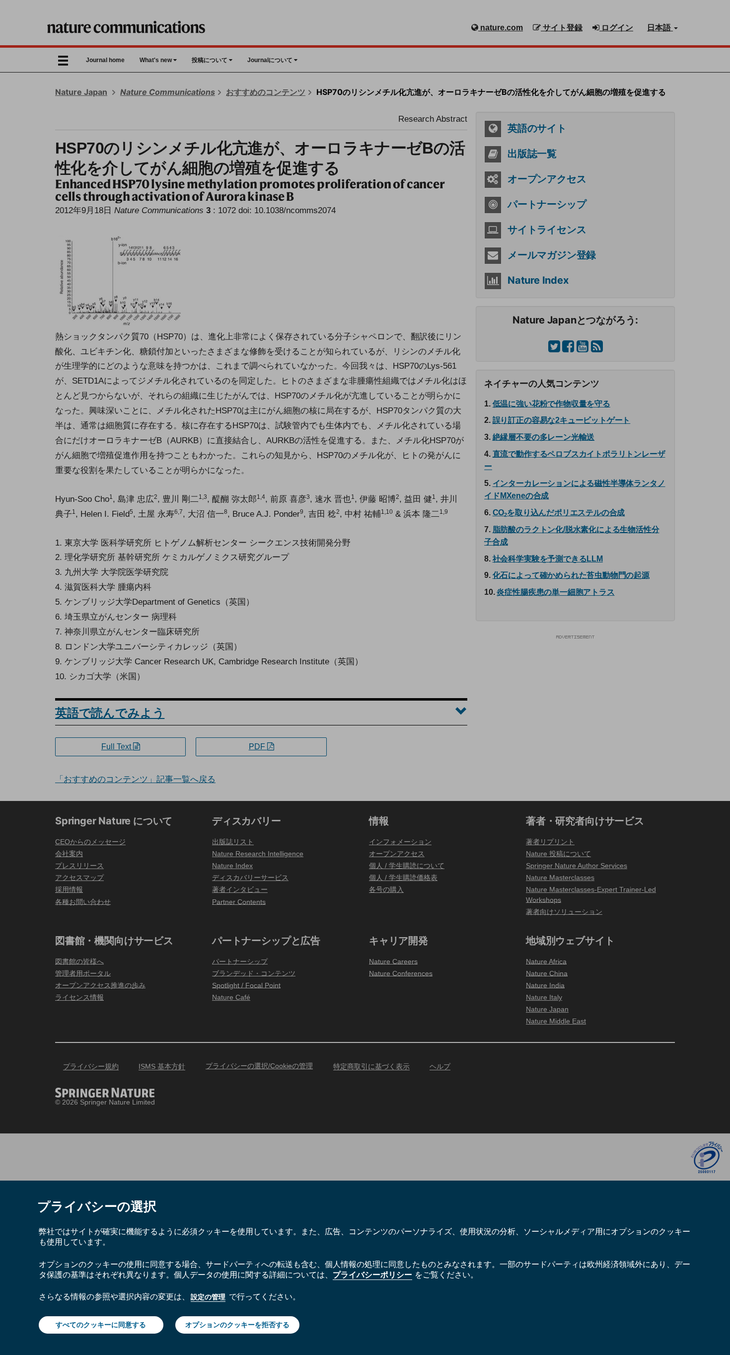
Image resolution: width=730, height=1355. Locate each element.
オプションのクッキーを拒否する (237, 1325)
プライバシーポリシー (372, 1274)
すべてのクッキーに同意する (101, 1325)
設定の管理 (208, 1297)
